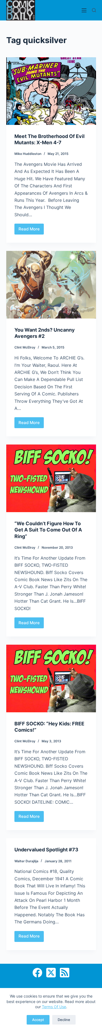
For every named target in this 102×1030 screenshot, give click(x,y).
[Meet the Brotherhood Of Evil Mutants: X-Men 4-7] (51, 91)
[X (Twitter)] (51, 972)
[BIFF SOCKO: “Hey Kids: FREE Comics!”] (51, 678)
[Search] (94, 10)
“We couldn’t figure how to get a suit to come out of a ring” (48, 530)
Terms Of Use (54, 1006)
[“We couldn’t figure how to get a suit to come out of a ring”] (51, 478)
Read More (31, 230)
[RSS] (64, 972)
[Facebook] (37, 972)
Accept (38, 1019)
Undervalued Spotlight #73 (46, 849)
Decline (64, 1019)
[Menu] (84, 10)
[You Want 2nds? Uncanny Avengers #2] (51, 285)
